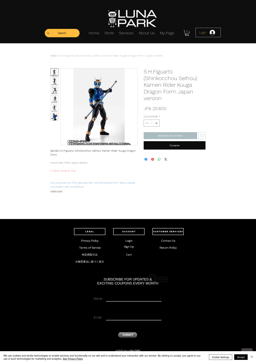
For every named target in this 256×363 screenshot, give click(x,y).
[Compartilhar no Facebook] (146, 159)
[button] (187, 33)
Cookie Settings (220, 357)
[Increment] (156, 123)
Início (54, 55)
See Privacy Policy (73, 358)
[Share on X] (166, 159)
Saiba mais (56, 190)
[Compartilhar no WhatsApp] (159, 159)
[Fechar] (252, 357)
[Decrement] (146, 123)
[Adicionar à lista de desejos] (202, 135)
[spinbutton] (151, 123)
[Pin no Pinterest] (152, 159)
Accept (241, 357)
